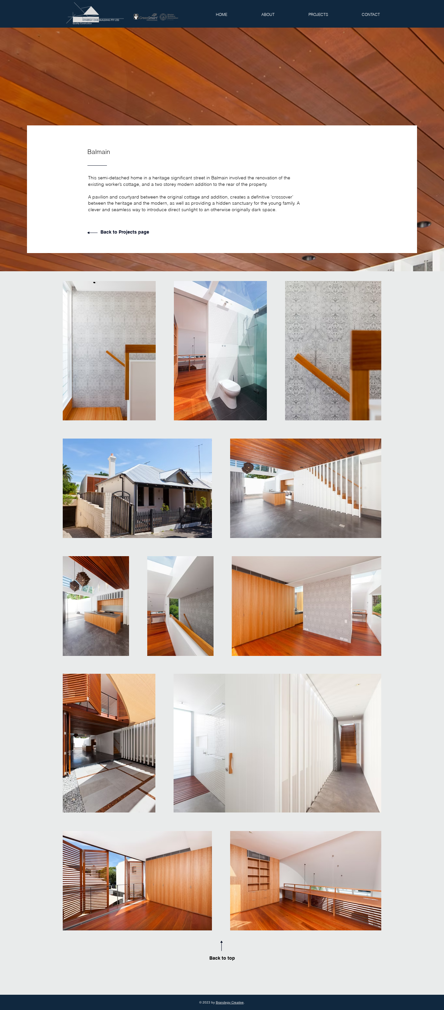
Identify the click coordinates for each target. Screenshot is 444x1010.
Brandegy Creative (230, 1002)
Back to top (222, 958)
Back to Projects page (124, 232)
